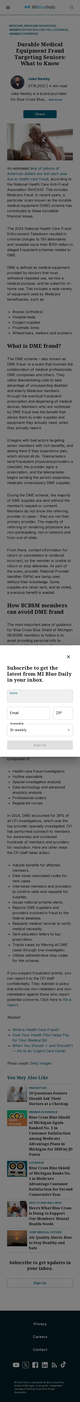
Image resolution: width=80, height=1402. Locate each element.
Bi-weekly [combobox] (18, 730)
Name (13, 693)
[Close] (68, 656)
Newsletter (17, 723)
